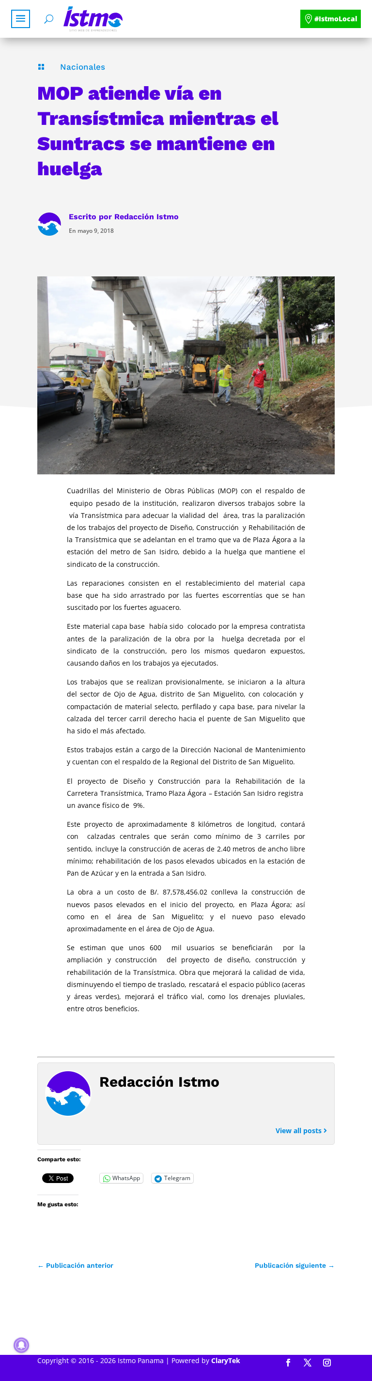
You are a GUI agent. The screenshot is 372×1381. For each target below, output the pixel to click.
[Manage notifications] (21, 1345)
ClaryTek (225, 1360)
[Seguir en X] (307, 1362)
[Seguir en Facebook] (288, 1362)
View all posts (300, 1130)
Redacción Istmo (146, 216)
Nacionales (82, 67)
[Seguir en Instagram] (327, 1362)
